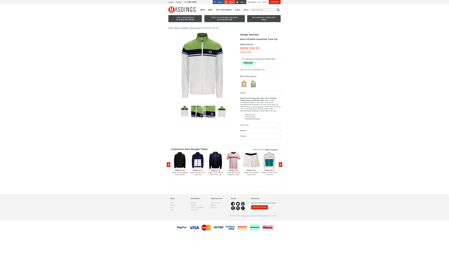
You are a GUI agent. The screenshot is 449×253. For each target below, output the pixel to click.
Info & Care (244, 125)
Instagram (238, 208)
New (202, 10)
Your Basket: (252, 2)
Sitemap (213, 207)
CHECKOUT (274, 2)
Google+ (243, 208)
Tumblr (233, 208)
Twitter (238, 204)
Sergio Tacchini (195, 28)
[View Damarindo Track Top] (244, 81)
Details (242, 93)
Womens (173, 205)
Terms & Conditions (197, 207)
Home (170, 28)
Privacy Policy (216, 203)
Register (178, 2)
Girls (172, 210)
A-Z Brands (184, 28)
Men (210, 10)
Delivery (243, 131)
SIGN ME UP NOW (259, 207)
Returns (243, 136)
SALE (246, 10)
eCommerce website (248, 216)
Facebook (233, 204)
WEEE (213, 205)
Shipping (193, 203)
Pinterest (243, 204)
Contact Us (194, 210)
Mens (176, 28)
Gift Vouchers (224, 10)
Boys (172, 207)
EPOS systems (262, 216)
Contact (170, 2)
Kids (237, 10)
